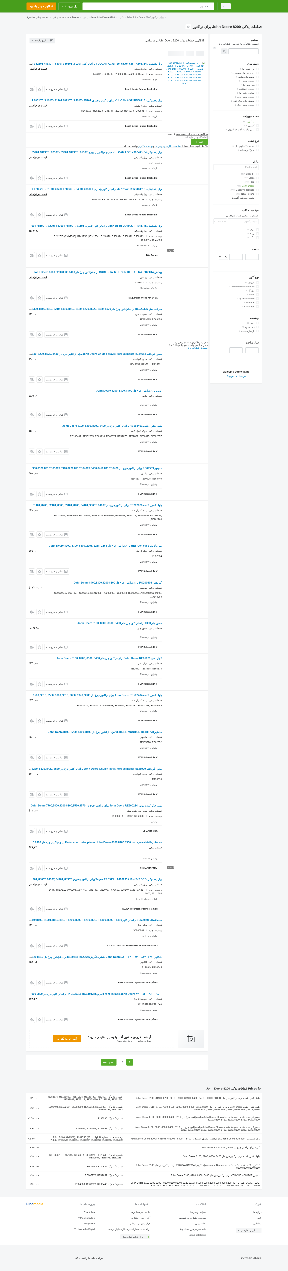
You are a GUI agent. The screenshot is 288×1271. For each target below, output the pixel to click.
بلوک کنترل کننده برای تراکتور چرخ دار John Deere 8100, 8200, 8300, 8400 (221, 1156)
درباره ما (257, 1212)
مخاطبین (257, 1223)
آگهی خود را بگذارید (67, 1038)
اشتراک (199, 142)
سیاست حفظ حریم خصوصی (192, 1218)
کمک (259, 1218)
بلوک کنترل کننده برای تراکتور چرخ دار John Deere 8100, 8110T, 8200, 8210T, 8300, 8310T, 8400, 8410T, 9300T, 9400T (198, 1098)
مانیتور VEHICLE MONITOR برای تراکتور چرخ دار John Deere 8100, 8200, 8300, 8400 (215, 1175)
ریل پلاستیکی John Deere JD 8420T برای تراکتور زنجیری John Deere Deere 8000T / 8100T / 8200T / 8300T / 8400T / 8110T (195, 1138)
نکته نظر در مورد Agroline (193, 1229)
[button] (39, 89)
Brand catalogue (197, 1235)
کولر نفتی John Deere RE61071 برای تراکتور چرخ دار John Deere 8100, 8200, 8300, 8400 (109, 658)
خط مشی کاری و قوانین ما (168, 146)
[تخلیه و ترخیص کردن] (214, 48)
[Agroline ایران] (248, 6)
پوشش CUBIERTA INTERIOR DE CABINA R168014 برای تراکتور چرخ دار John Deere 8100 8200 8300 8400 (98, 272)
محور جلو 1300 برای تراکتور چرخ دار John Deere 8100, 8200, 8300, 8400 (120, 623)
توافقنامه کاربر (145, 146)
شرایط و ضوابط (198, 1212)
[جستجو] (211, 6)
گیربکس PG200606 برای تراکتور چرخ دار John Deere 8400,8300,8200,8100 (118, 582)
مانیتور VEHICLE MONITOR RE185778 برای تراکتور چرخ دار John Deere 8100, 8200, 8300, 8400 (105, 732)
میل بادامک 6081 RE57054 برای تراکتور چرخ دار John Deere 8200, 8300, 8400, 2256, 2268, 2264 (105, 545)
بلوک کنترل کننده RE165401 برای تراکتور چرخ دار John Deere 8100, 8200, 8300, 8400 (112, 425)
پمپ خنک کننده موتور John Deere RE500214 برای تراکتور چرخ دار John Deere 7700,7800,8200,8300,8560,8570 (96, 805)
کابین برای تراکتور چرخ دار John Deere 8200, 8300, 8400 (129, 390)
